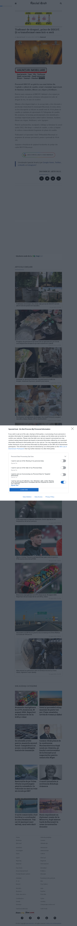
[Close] (73, 429)
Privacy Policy (50, 497)
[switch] (63, 460)
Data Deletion (27, 497)
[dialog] (38, 463)
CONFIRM (24, 490)
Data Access (38, 497)
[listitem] (38, 456)
